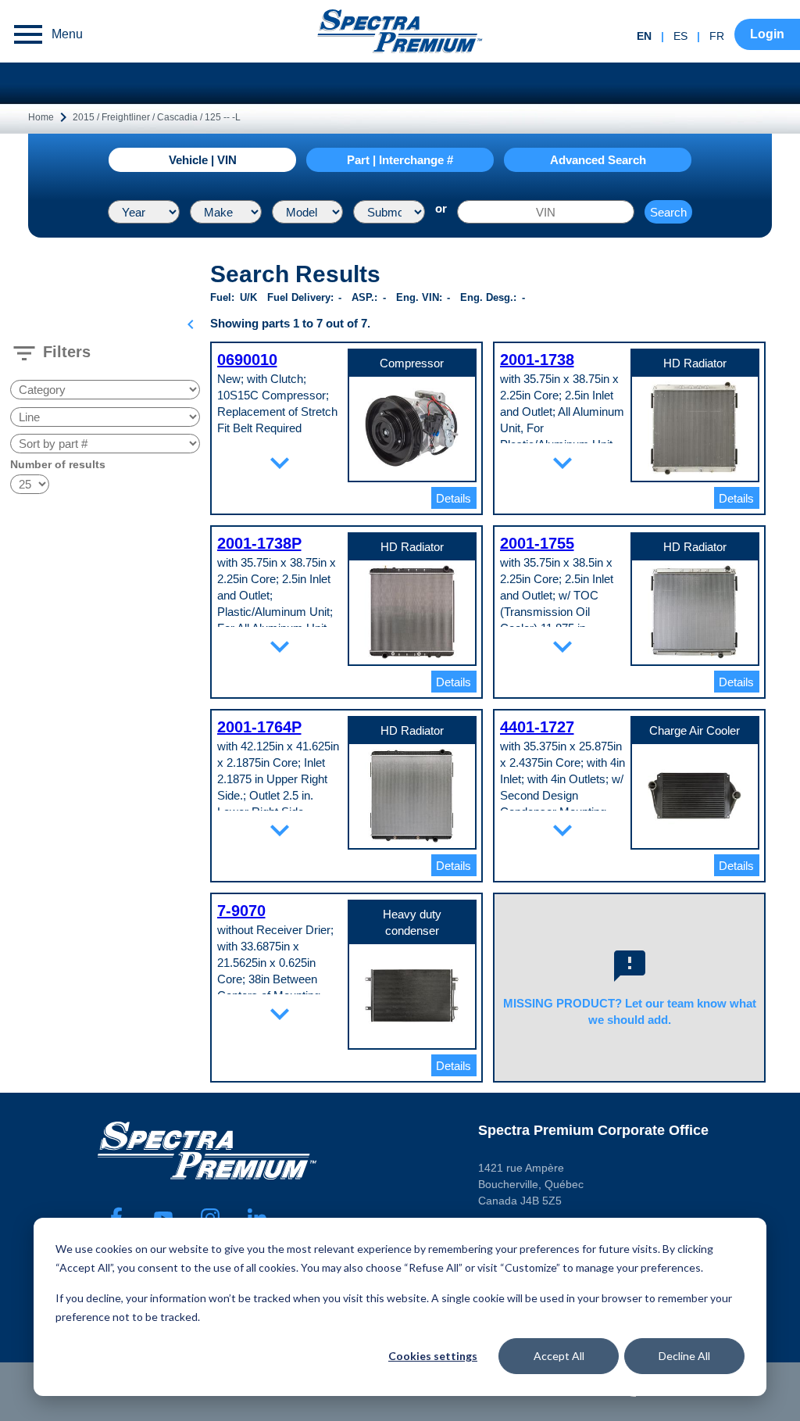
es (680, 36)
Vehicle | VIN (203, 159)
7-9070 (241, 910)
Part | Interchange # (400, 159)
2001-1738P (259, 543)
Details (453, 498)
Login (767, 34)
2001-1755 (537, 543)
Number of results (57, 464)
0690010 (247, 359)
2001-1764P (259, 727)
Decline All (684, 1355)
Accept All (559, 1355)
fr (716, 36)
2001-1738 (537, 359)
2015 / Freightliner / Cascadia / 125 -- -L (157, 117)
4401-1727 (537, 727)
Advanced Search (598, 159)
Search (668, 212)
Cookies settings (432, 1355)
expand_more (279, 462)
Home (41, 117)
